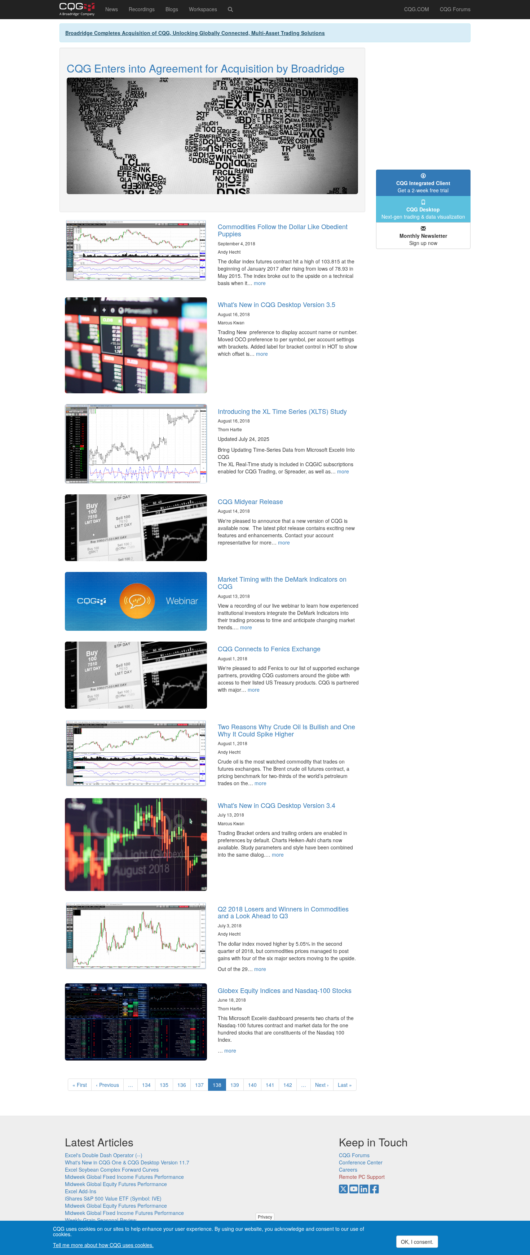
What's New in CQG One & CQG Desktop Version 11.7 (127, 1162)
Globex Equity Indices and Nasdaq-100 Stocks (285, 990)
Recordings (142, 9)
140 (254, 1084)
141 (272, 1084)
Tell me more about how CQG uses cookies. (103, 1245)
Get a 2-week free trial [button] (423, 186)
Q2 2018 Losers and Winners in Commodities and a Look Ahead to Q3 (283, 912)
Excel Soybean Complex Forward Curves (112, 1169)
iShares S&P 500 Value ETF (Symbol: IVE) (113, 1198)
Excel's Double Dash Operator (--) (103, 1155)
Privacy (265, 1217)
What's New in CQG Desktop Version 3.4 (276, 805)
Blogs (171, 9)
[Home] (79, 9)
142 (289, 1084)
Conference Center (361, 1162)
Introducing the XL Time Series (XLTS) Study (282, 411)
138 (219, 1086)
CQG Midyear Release (250, 501)
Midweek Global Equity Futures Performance (116, 1184)
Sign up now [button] (423, 239)
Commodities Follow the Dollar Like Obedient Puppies (283, 230)
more (260, 283)
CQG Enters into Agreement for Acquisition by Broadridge (206, 68)
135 (166, 1084)
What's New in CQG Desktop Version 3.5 (276, 304)
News (111, 9)
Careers (348, 1169)
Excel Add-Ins (80, 1191)
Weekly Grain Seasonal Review (100, 1220)
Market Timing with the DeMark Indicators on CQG (282, 582)
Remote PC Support (362, 1176)
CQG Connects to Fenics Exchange (269, 648)
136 (183, 1084)
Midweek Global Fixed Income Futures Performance (124, 1176)
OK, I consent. (417, 1241)
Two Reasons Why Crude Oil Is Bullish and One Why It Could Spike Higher (286, 730)
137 (201, 1084)
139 (236, 1084)
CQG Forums (455, 9)
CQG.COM (416, 9)
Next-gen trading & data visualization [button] (423, 213)
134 (148, 1084)
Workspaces (203, 9)
